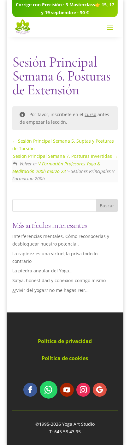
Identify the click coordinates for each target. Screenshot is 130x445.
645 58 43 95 (67, 432)
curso (90, 114)
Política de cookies (65, 358)
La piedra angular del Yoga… (42, 271)
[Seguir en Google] (100, 390)
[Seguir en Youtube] (67, 390)
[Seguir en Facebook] (30, 390)
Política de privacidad (65, 341)
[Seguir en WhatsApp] (48, 390)
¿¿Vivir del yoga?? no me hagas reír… (50, 290)
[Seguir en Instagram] (83, 390)
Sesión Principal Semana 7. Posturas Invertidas (63, 156)
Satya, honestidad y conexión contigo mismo (59, 280)
